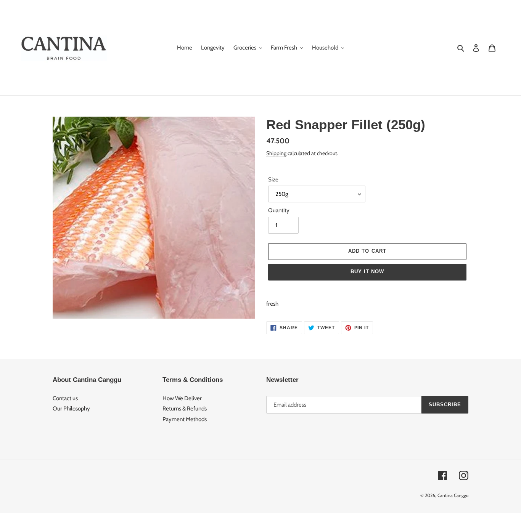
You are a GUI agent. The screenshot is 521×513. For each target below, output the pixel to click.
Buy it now (367, 271)
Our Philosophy (71, 408)
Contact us (65, 398)
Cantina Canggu (452, 495)
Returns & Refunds (184, 408)
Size (273, 179)
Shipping (276, 153)
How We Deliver (182, 398)
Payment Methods (184, 419)
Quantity (278, 210)
